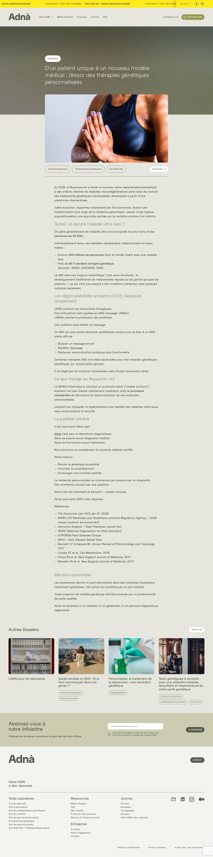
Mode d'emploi (65, 17)
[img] (191, 799)
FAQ (105, 17)
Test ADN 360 (116, 169)
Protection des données (83, 814)
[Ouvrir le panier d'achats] (202, 3)
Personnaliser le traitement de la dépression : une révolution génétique (130, 682)
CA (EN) (184, 8)
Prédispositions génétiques (88, 169)
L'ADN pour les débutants (27, 678)
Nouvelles (126, 807)
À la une (125, 803)
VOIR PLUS (196, 630)
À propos (82, 17)
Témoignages (127, 810)
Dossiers (125, 814)
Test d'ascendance (18, 807)
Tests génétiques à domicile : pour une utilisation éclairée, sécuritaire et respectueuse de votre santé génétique (181, 684)
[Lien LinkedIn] (183, 799)
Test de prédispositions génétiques (27, 810)
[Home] (19, 17)
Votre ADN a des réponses (134, 817)
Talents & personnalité (68, 698)
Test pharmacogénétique (21, 821)
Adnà (57, 433)
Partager (157, 169)
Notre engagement (81, 833)
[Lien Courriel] (173, 799)
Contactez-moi (171, 17)
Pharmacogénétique (58, 169)
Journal (95, 17)
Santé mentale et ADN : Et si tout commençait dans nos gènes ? (79, 682)
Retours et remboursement (85, 817)
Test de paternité (17, 803)
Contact (197, 760)
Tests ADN (44, 17)
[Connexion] (196, 4)
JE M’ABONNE (195, 730)
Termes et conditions (157, 848)
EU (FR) (184, 12)
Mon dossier (77, 810)
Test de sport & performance (24, 817)
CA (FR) (184, 4)
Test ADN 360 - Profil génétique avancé (29, 828)
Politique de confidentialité (128, 848)
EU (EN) (184, 16)
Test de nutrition (17, 814)
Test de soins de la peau (21, 824)
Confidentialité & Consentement (173, 702)
